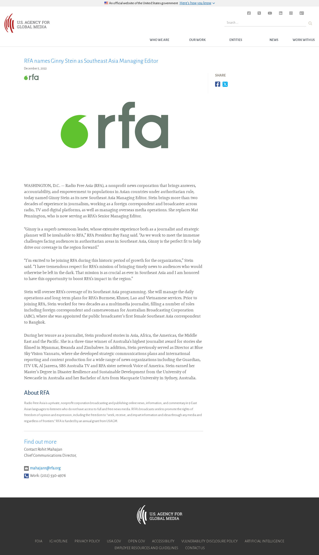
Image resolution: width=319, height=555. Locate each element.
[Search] (310, 23)
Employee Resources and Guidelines (146, 548)
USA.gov (114, 541)
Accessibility (163, 541)
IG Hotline (58, 541)
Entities (235, 40)
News (273, 40)
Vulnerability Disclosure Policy (209, 541)
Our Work (197, 40)
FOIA (38, 541)
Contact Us (195, 548)
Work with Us (304, 40)
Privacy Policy (87, 541)
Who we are (159, 40)
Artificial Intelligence (264, 541)
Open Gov (136, 541)
